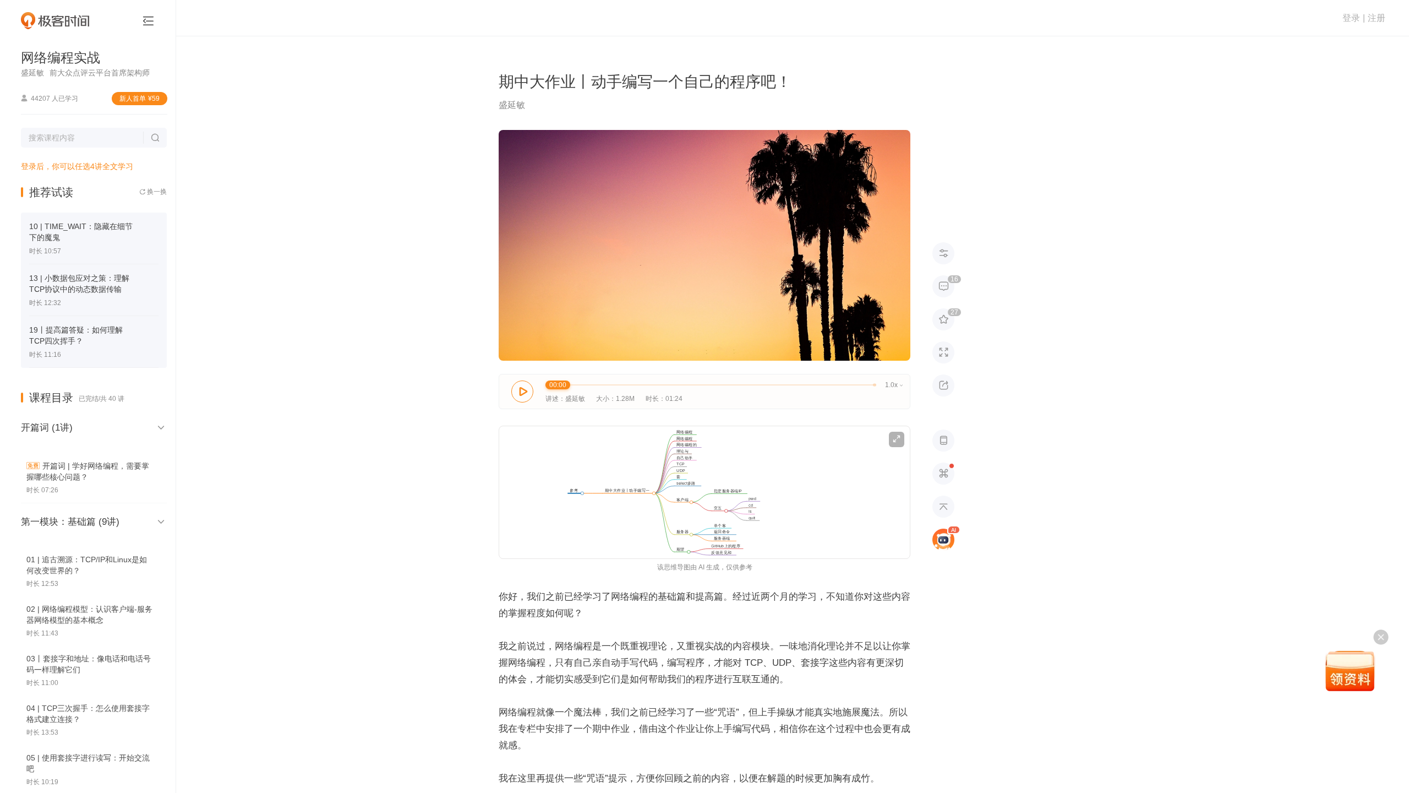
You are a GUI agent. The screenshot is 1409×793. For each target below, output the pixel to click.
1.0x (894, 385)
